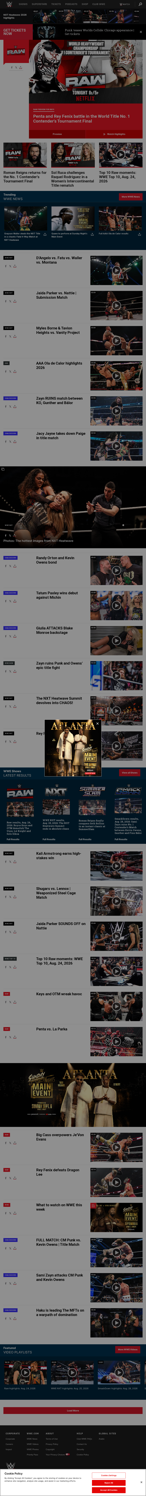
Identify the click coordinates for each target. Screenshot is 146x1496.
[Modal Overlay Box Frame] (73, 748)
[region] (73, 1482)
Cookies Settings (108, 1475)
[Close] (141, 1482)
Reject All (109, 1483)
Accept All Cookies (108, 1490)
